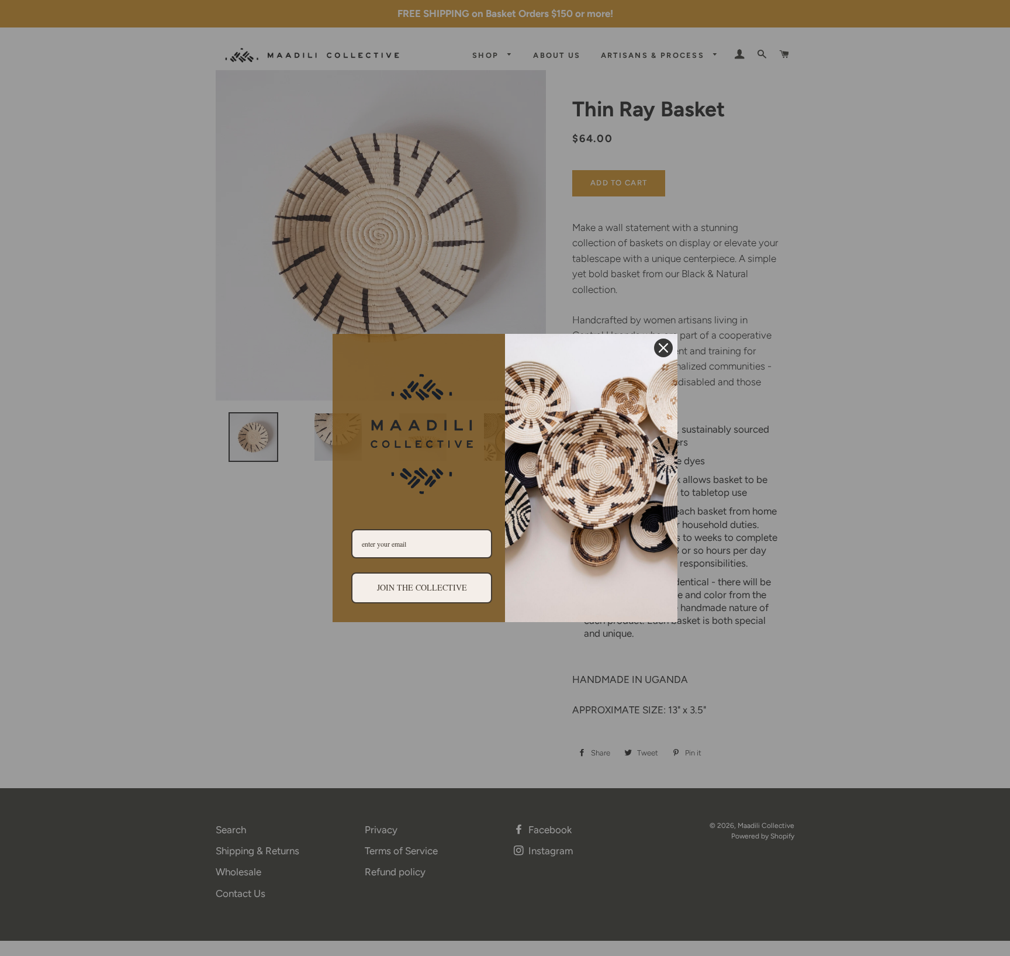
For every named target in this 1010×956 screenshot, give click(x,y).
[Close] (663, 348)
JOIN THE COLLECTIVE (422, 587)
